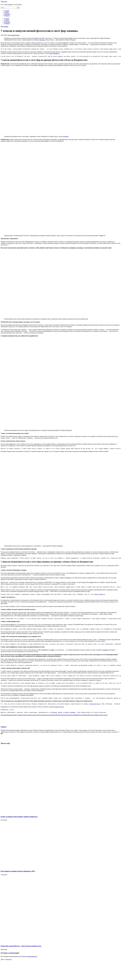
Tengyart (3, 715)
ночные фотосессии (46, 715)
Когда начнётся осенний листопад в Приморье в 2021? (18, 871)
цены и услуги (59, 707)
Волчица (42, 40)
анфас (52, 650)
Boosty (60, 712)
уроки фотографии (72, 715)
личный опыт (35, 715)
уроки (64, 715)
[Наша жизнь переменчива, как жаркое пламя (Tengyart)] (4, 740)
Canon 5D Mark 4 (99, 594)
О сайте (6, 12)
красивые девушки (16, 715)
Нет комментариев (13, 35)
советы (54, 715)
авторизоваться (32, 956)
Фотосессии (92, 715)
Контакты (7, 14)
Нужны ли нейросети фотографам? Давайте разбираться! (19, 816)
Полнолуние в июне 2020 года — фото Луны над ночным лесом (21, 946)
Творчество (59, 715)
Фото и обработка (83, 715)
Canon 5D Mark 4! (54, 53)
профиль (105, 650)
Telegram (54, 712)
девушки (8, 715)
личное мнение (26, 715)
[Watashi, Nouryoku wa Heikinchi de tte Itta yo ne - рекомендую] (11, 740)
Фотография (4, 26)
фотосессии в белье (101, 715)
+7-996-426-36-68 (94, 704)
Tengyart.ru (4, 1)
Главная (6, 11)
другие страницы (69, 712)
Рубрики (6, 15)
